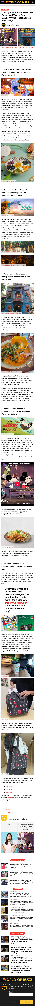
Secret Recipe (9, 547)
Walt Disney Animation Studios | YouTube (15, 251)
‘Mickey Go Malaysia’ (16, 603)
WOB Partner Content (13, 25)
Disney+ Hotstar (10, 215)
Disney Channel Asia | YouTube (13, 47)
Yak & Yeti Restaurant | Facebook (28, 48)
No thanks (13, 1002)
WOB (7, 676)
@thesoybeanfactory (11, 181)
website (9, 797)
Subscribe (27, 1002)
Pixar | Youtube (9, 95)
